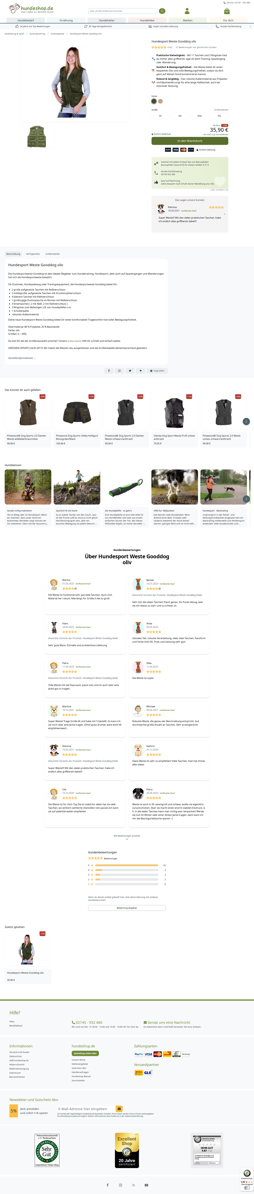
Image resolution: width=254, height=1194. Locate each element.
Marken (187, 20)
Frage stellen (159, 371)
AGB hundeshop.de (19, 1060)
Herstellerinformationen (20, 358)
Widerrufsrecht (16, 1064)
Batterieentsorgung (19, 1068)
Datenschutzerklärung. (134, 1116)
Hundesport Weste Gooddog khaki (184, 595)
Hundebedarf (25, 20)
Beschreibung (13, 253)
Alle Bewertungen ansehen (127, 835)
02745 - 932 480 (89, 1022)
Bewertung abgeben (127, 907)
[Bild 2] (37, 136)
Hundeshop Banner (81, 1076)
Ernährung (66, 20)
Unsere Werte (78, 1059)
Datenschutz (15, 1056)
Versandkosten (222, 134)
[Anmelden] (187, 11)
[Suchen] (162, 11)
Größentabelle (221, 109)
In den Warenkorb (190, 140)
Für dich (228, 20)
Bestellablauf (15, 1025)
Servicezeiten (78, 1080)
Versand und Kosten (19, 1052)
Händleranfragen (80, 1072)
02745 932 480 (168, 174)
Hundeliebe (147, 20)
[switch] (247, 1188)
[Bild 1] (74, 80)
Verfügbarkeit (33, 253)
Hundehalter (107, 20)
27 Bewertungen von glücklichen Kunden (196, 47)
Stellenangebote (80, 1064)
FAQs (11, 1021)
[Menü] (252, 1170)
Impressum (15, 1072)
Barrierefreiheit (17, 1076)
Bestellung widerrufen (85, 1053)
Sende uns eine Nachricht (169, 1022)
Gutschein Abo (79, 1068)
